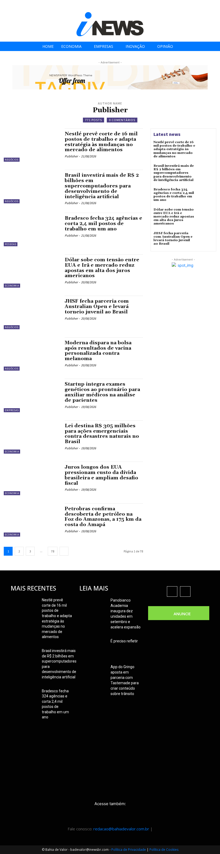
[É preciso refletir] (92, 647)
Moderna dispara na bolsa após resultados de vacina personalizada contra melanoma (98, 351)
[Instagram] (186, 6)
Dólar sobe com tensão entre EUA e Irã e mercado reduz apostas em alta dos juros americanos (102, 268)
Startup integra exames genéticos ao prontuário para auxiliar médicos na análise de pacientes (102, 392)
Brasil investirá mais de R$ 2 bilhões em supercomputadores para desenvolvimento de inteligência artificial (102, 186)
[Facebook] (174, 6)
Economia (12, 285)
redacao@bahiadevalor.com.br (121, 828)
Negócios (12, 159)
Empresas (12, 410)
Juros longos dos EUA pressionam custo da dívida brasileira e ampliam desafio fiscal (101, 475)
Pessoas (10, 244)
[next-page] (64, 551)
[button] (214, 6)
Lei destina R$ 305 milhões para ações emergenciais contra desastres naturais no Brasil (102, 434)
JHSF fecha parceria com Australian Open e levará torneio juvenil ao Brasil (97, 306)
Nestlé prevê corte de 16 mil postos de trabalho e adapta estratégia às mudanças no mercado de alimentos (101, 142)
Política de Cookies (163, 849)
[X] (198, 6)
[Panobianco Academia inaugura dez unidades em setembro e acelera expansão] (92, 607)
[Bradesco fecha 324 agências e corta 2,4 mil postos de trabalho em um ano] (31, 229)
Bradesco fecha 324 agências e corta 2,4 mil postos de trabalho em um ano (103, 223)
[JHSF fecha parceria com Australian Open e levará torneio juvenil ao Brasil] (31, 312)
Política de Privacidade (128, 849)
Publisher (71, 156)
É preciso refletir (124, 641)
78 (52, 551)
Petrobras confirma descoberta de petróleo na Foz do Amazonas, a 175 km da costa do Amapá (103, 517)
